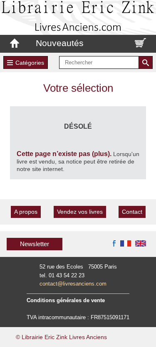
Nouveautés (60, 43)
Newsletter (34, 243)
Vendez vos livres (80, 211)
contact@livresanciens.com (73, 284)
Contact (132, 211)
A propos (25, 211)
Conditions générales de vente (66, 300)
